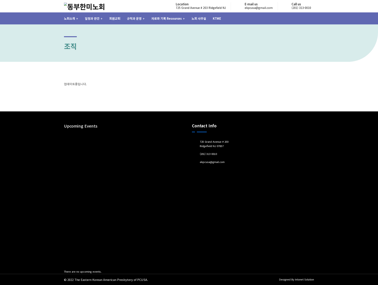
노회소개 (69, 18)
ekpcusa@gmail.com (259, 8)
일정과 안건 (92, 18)
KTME (217, 18)
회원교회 (114, 18)
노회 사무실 (199, 18)
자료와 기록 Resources (166, 18)
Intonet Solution (304, 279)
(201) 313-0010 (301, 8)
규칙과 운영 (134, 18)
